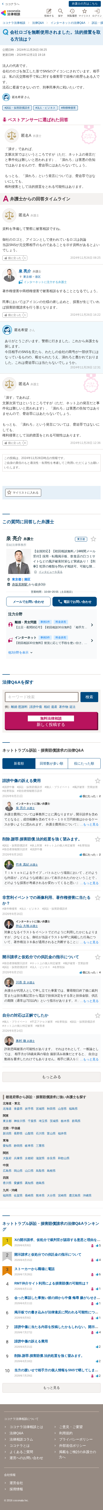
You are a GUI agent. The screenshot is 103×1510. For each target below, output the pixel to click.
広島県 (7, 1170)
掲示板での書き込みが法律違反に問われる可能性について (58, 1312)
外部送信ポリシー (72, 1445)
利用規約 (66, 1433)
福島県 (73, 1108)
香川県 (7, 1183)
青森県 (18, 1108)
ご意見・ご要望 (71, 1427)
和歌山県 (63, 1158)
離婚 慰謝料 (19, 707)
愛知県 (7, 1145)
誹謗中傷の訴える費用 (31, 1341)
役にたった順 (84, 763)
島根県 (51, 1170)
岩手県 (29, 1108)
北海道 (7, 1108)
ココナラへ (12, 4)
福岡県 (7, 1195)
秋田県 (51, 1108)
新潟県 (7, 1133)
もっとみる (51, 1077)
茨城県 (54, 1121)
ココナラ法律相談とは (26, 1427)
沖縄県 (87, 1195)
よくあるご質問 (21, 1452)
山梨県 (29, 1133)
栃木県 (65, 1121)
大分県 (51, 1195)
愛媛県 (18, 1183)
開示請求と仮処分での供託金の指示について (47, 1254)
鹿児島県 (74, 1195)
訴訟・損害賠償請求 (18, 107)
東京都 (28, 276)
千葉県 (32, 1121)
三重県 (40, 1145)
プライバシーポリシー (76, 1439)
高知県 (29, 1183)
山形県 (62, 1108)
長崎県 (29, 1195)
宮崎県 (62, 1195)
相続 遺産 (50, 707)
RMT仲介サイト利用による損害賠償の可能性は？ (51, 1283)
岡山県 (18, 1170)
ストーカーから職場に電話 (34, 1269)
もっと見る (51, 1388)
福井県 (62, 1133)
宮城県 (40, 1108)
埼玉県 (43, 1121)
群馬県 (76, 1121)
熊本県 (40, 1195)
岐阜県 (29, 1145)
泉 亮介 (30, 271)
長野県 (18, 1133)
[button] (51, 652)
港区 (38, 276)
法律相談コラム (21, 1439)
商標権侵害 (69, 107)
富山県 (51, 1133)
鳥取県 (40, 1170)
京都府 (29, 1158)
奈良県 (51, 1158)
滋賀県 (40, 1158)
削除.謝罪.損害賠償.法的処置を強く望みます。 (49, 1356)
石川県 (40, 1133)
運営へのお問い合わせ (26, 1458)
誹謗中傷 (35, 707)
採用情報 (16, 1489)
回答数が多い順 (51, 763)
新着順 (19, 763)
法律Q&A (16, 1433)
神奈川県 (19, 1121)
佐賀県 (18, 1195)
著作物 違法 (67, 707)
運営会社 (16, 1483)
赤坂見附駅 (20, 584)
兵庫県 (18, 1158)
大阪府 (7, 1158)
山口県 (29, 1170)
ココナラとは (19, 1445)
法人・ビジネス (46, 107)
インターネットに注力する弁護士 (45, 282)
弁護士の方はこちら (85, 3)
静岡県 (18, 1145)
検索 (89, 697)
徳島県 (40, 1183)
